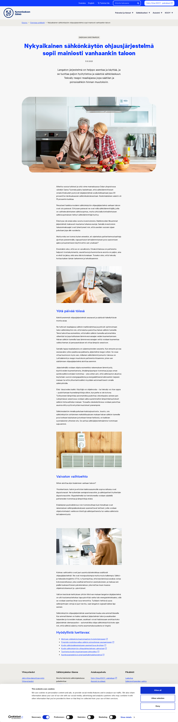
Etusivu (24, 23)
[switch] (69, 717)
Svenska (82, 3)
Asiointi (156, 13)
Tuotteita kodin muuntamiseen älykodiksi (79, 651)
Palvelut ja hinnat (123, 13)
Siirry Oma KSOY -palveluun (158, 3)
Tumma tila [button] (104, 3)
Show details (126, 717)
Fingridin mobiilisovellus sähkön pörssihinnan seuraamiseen (86, 642)
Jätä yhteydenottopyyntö (33, 678)
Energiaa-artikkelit (37, 23)
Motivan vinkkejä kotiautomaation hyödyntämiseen (83, 639)
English (91, 3)
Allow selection (157, 698)
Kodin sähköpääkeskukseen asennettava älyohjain (82, 645)
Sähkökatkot (142, 13)
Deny (158, 706)
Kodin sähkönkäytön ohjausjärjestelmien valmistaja (82, 648)
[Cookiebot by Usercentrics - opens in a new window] (15, 717)
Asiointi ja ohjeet (98, 681)
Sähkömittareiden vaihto (136, 681)
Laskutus (129, 678)
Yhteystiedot (28, 681)
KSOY (167, 13)
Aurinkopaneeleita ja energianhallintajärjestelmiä (81, 655)
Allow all (157, 690)
